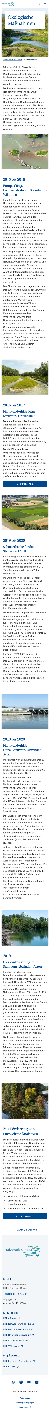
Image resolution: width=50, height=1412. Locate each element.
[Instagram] (21, 1382)
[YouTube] (29, 1382)
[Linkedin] (37, 1382)
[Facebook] (13, 1382)
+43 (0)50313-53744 (15, 1294)
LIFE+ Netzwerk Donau (12, 60)
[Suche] (39, 4)
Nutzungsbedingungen (25, 1403)
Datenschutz (25, 1398)
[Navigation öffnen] (45, 4)
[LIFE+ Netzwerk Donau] (8, 4)
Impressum (23, 1407)
